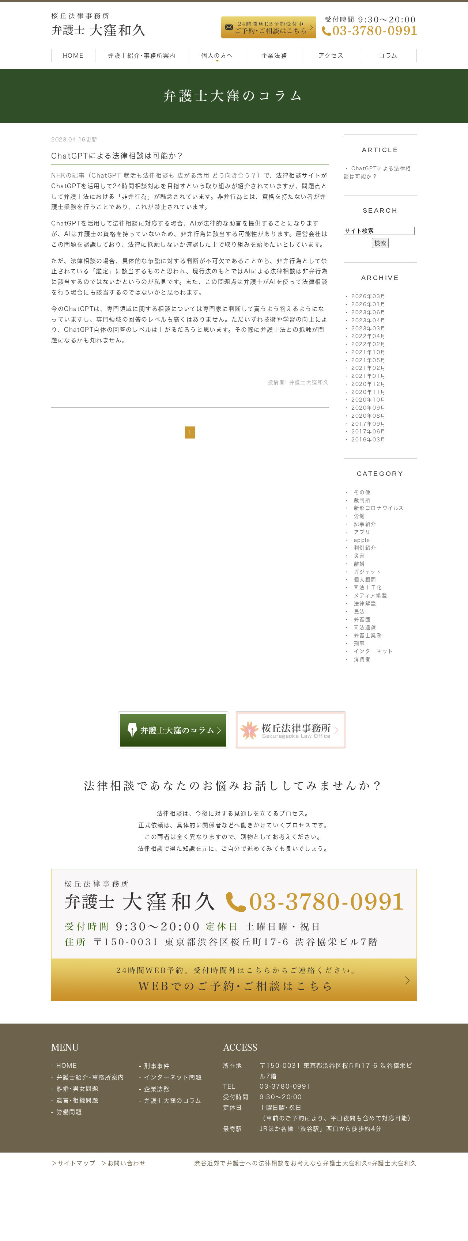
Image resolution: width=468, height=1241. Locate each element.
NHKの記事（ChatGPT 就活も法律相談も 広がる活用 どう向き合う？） (157, 175)
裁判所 (362, 500)
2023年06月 (368, 312)
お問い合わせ (126, 1163)
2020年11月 (368, 392)
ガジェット (368, 571)
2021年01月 (368, 376)
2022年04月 (368, 336)
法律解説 (365, 603)
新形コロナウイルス (379, 508)
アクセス (331, 55)
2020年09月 (368, 407)
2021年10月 (368, 352)
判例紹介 (365, 547)
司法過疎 (365, 627)
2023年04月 (368, 320)
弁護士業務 (368, 635)
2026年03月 (368, 296)
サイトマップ (77, 1163)
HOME (73, 55)
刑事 (359, 643)
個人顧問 (365, 579)
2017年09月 (368, 423)
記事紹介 (365, 524)
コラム (388, 55)
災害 (359, 555)
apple (362, 540)
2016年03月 (368, 439)
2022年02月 (368, 344)
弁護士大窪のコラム (172, 1101)
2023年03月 (368, 328)
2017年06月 (368, 431)
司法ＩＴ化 (368, 587)
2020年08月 (368, 415)
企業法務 (274, 55)
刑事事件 (157, 1066)
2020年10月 (368, 399)
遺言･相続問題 (77, 1100)
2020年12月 (368, 384)
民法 (359, 611)
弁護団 (362, 619)
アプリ (362, 532)
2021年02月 (368, 368)
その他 (362, 492)
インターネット (374, 651)
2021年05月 (368, 360)
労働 (359, 516)
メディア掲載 (371, 595)
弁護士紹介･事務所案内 (142, 55)
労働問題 (69, 1112)
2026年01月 (368, 304)
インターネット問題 (173, 1077)
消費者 (362, 659)
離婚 (359, 563)
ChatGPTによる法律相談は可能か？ (117, 155)
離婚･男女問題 (77, 1089)
